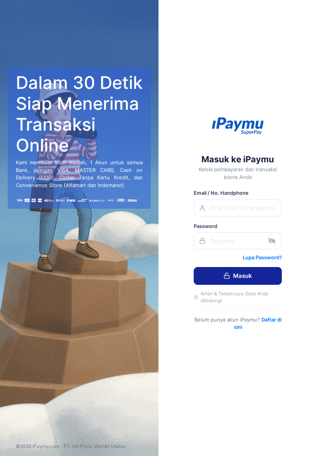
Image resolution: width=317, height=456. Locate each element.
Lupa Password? (262, 257)
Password (205, 226)
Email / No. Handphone (221, 193)
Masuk (242, 275)
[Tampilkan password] (271, 241)
